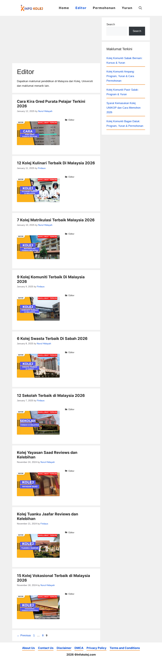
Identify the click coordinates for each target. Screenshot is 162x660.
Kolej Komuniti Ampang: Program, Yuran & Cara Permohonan (120, 76)
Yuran (127, 8)
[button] (140, 8)
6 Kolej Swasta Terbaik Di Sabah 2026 (52, 338)
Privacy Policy (96, 648)
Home (64, 8)
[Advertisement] (56, 39)
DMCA (79, 648)
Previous (24, 635)
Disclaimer (64, 648)
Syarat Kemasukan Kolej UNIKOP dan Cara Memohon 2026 (123, 108)
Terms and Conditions (125, 648)
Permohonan (104, 8)
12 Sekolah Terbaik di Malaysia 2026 (51, 395)
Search (110, 24)
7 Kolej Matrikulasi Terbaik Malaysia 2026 (56, 220)
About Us (28, 648)
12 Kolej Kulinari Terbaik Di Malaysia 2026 (56, 163)
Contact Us (45, 648)
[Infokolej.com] (33, 8)
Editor (81, 8)
